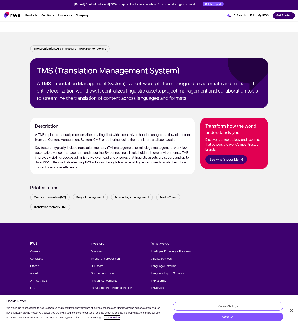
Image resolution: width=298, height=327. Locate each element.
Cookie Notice (112, 317)
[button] (12, 14)
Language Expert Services (167, 273)
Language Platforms (163, 266)
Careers (35, 251)
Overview (97, 251)
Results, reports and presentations (112, 287)
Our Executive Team (103, 273)
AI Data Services (161, 258)
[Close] (291, 310)
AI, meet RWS (38, 280)
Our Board (97, 266)
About (34, 273)
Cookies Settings (228, 306)
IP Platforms (158, 280)
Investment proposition (105, 258)
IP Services (158, 287)
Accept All (228, 316)
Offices (34, 266)
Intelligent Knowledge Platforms (171, 251)
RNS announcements (104, 280)
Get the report (213, 4)
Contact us (36, 258)
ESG (33, 287)
